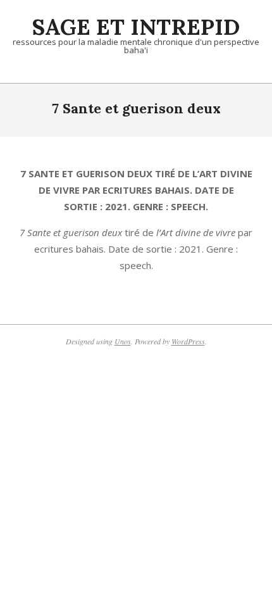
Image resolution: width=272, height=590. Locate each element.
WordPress (188, 341)
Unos (122, 341)
